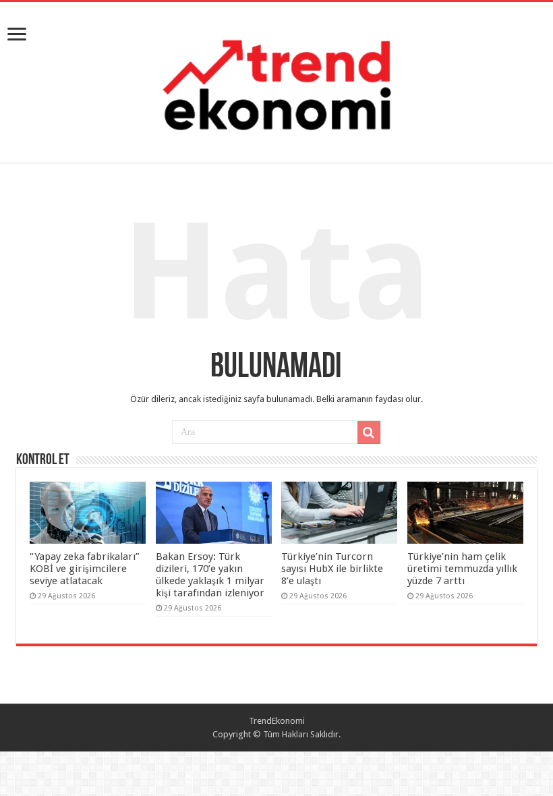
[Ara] (368, 432)
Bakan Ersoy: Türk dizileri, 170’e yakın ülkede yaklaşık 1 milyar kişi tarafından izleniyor (210, 574)
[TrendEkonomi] (276, 79)
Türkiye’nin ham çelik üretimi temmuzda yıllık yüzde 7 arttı (462, 568)
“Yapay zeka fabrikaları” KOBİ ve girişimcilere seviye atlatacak (85, 568)
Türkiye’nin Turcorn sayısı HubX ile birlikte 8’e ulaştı (332, 568)
